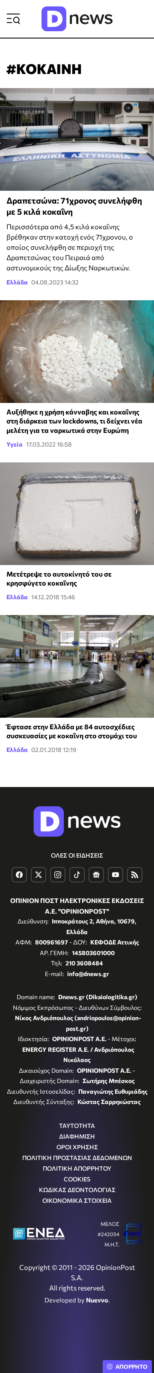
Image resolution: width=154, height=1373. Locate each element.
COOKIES (77, 1179)
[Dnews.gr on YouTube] (115, 874)
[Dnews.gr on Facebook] (19, 874)
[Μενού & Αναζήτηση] (13, 19)
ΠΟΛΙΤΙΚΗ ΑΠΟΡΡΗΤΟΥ (77, 1168)
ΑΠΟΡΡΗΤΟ (132, 1366)
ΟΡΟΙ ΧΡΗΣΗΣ (77, 1147)
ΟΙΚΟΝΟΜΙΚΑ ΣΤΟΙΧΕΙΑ (77, 1200)
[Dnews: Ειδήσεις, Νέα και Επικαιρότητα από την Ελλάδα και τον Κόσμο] (77, 18)
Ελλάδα (17, 282)
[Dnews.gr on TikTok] (77, 874)
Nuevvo (97, 1300)
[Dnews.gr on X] (38, 874)
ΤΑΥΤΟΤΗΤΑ (77, 1125)
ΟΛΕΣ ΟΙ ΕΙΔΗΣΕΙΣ (77, 855)
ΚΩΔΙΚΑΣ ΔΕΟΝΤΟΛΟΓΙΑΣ (77, 1189)
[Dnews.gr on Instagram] (57, 874)
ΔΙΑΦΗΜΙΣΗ (77, 1136)
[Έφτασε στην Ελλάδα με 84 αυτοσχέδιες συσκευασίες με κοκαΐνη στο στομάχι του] (77, 666)
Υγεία (14, 444)
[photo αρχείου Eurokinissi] (77, 513)
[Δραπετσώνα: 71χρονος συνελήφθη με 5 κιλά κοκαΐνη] (77, 139)
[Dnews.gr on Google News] (96, 874)
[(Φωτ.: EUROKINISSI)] (77, 351)
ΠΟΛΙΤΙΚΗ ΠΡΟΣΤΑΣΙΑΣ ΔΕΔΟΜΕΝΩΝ (77, 1157)
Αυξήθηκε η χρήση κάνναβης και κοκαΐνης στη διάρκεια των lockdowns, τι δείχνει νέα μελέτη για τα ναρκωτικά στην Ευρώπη (74, 421)
